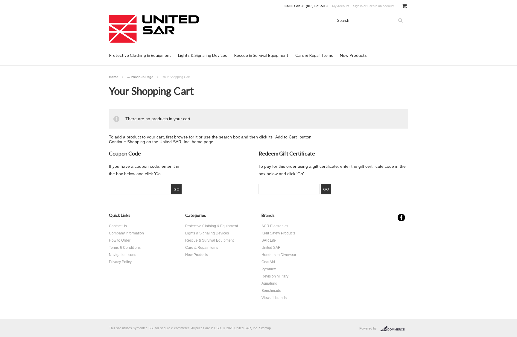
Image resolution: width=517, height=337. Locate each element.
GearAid (268, 262)
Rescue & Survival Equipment (261, 55)
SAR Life (268, 240)
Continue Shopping (127, 141)
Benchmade (271, 291)
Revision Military (274, 276)
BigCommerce (394, 328)
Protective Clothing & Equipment (140, 55)
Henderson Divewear (278, 255)
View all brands (274, 298)
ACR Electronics (274, 226)
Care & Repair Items (314, 55)
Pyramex (268, 269)
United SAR (271, 247)
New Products (353, 55)
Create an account (380, 6)
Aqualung (269, 283)
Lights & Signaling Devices (202, 55)
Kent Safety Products (278, 233)
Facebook (401, 217)
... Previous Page (140, 77)
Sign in (358, 6)
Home (113, 77)
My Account (340, 6)
